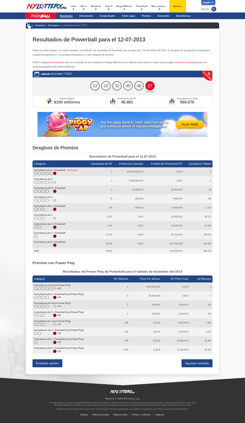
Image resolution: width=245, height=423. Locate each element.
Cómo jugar (128, 15)
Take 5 (108, 6)
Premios (146, 15)
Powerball (141, 6)
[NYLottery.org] (29, 25)
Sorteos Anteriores (188, 62)
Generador (164, 15)
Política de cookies (120, 415)
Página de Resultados (53, 62)
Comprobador (107, 15)
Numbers (96, 6)
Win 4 (83, 6)
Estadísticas (183, 15)
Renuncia (84, 415)
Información (86, 15)
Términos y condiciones (141, 415)
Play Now (190, 124)
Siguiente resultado (197, 363)
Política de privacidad (100, 415)
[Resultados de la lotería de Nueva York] (46, 6)
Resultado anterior (47, 363)
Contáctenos (159, 415)
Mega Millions (124, 6)
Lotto (73, 6)
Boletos (177, 6)
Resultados (66, 15)
